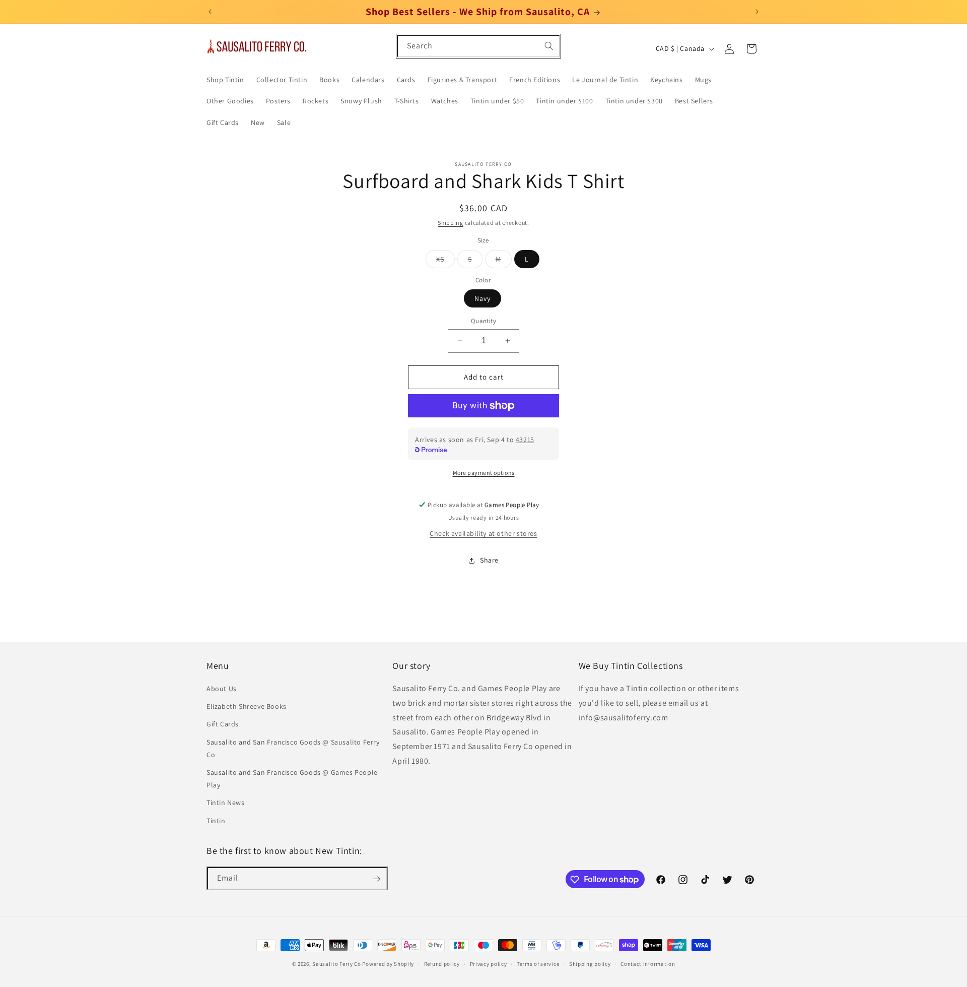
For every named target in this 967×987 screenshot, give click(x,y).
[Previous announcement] (210, 11)
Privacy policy (488, 963)
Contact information (647, 963)
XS (445, 261)
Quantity (483, 321)
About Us (221, 689)
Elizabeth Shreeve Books (246, 706)
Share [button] (489, 560)
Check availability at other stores (483, 533)
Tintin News (225, 803)
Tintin (216, 820)
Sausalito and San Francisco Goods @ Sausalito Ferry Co (293, 748)
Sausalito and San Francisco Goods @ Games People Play (292, 778)
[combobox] (478, 46)
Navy (482, 298)
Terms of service (538, 963)
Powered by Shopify (388, 963)
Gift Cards (222, 724)
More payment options (484, 472)
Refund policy (442, 963)
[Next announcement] (757, 11)
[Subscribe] (376, 879)
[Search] (549, 46)
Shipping (450, 222)
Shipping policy (590, 963)
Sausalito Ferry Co (336, 963)
